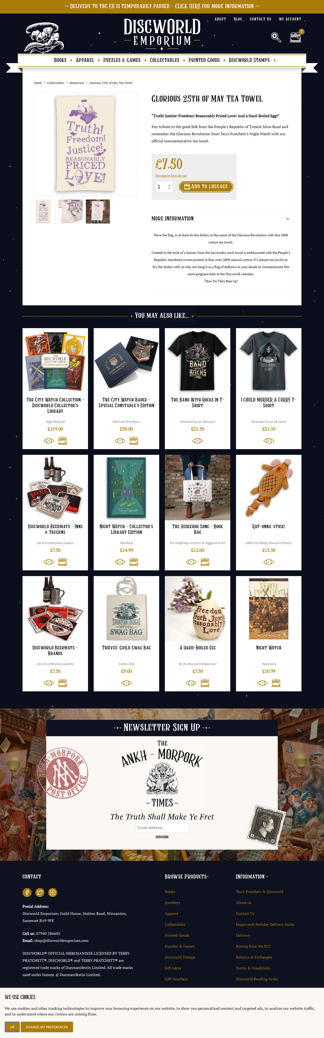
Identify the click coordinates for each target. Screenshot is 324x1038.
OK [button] (12, 1027)
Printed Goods (204, 60)
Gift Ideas (173, 968)
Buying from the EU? (253, 946)
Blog (238, 19)
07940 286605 (48, 933)
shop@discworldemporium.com (61, 940)
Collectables (165, 60)
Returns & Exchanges (254, 957)
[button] (60, 441)
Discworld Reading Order (257, 979)
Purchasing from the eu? (171, 175)
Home (38, 83)
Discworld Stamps (249, 60)
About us (243, 902)
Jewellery (172, 902)
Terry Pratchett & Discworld (259, 891)
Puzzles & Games (122, 60)
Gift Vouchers (176, 979)
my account (290, 19)
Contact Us (245, 913)
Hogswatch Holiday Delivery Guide (265, 924)
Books (60, 60)
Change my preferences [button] (47, 1027)
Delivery (243, 935)
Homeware (76, 83)
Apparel (85, 60)
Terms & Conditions (253, 968)
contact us (261, 19)
